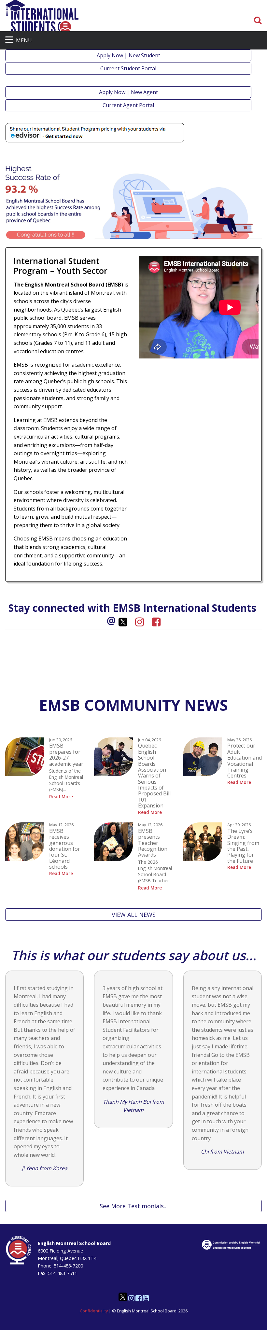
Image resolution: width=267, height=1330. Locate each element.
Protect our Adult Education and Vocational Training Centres (244, 760)
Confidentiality (94, 1311)
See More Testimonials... (134, 1206)
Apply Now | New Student (128, 55)
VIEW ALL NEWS (134, 914)
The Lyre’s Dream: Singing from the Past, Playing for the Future (243, 845)
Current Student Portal (128, 68)
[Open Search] (258, 20)
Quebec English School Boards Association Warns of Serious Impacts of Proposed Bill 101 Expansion (154, 775)
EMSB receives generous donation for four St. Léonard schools (64, 848)
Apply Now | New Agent (128, 92)
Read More (61, 796)
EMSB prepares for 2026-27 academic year (66, 754)
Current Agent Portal (128, 105)
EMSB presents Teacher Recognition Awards (152, 843)
